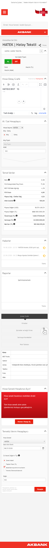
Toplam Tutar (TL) (11, 464)
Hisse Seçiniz (7, 128)
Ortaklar (25, 323)
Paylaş (44, 45)
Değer (5, 476)
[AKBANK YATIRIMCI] (32, 12)
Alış (7, 135)
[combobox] (23, 51)
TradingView (39, 79)
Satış (15, 135)
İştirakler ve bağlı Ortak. (24, 330)
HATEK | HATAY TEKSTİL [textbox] (13, 51)
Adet (5, 147)
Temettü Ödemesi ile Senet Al (14, 470)
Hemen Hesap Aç (24, 422)
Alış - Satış (7, 131)
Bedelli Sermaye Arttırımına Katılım (15, 468)
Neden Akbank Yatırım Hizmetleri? (35, 2)
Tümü (44, 264)
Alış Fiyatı (6, 140)
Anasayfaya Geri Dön (10, 40)
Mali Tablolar (24, 344)
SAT (16, 61)
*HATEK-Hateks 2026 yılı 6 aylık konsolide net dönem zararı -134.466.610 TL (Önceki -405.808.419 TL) (29, 248)
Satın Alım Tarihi (8, 444)
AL (8, 61)
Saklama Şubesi (16, 2)
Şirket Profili (24, 316)
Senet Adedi (10, 460)
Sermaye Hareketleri (24, 337)
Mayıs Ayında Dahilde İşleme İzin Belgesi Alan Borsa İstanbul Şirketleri (29, 255)
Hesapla (40, 489)
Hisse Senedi (7, 438)
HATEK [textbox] (6, 441)
